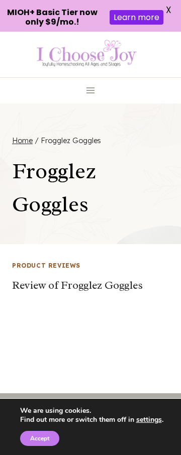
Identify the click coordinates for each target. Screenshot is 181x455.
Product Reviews (46, 265)
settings (149, 419)
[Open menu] (90, 90)
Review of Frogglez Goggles (77, 285)
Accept (39, 438)
